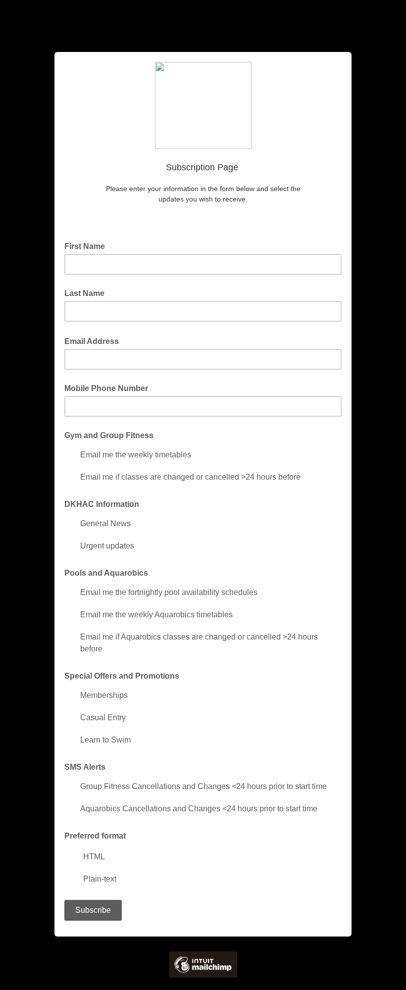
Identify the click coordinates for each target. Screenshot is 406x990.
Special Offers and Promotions (121, 676)
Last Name (84, 293)
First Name (87, 245)
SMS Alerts (84, 767)
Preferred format (95, 836)
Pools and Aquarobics (106, 573)
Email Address (94, 340)
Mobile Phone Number (106, 388)
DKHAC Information (101, 504)
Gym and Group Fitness (108, 435)
